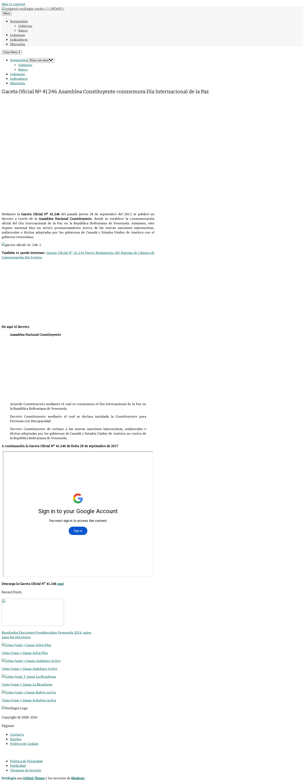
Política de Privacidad (26, 761)
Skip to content (13, 4)
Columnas (17, 35)
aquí (60, 583)
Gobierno (25, 25)
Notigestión (19, 21)
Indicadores (19, 39)
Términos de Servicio (25, 770)
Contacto (17, 734)
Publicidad (18, 765)
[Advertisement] (78, 124)
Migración (17, 44)
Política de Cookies (24, 743)
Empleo (15, 739)
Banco (23, 30)
